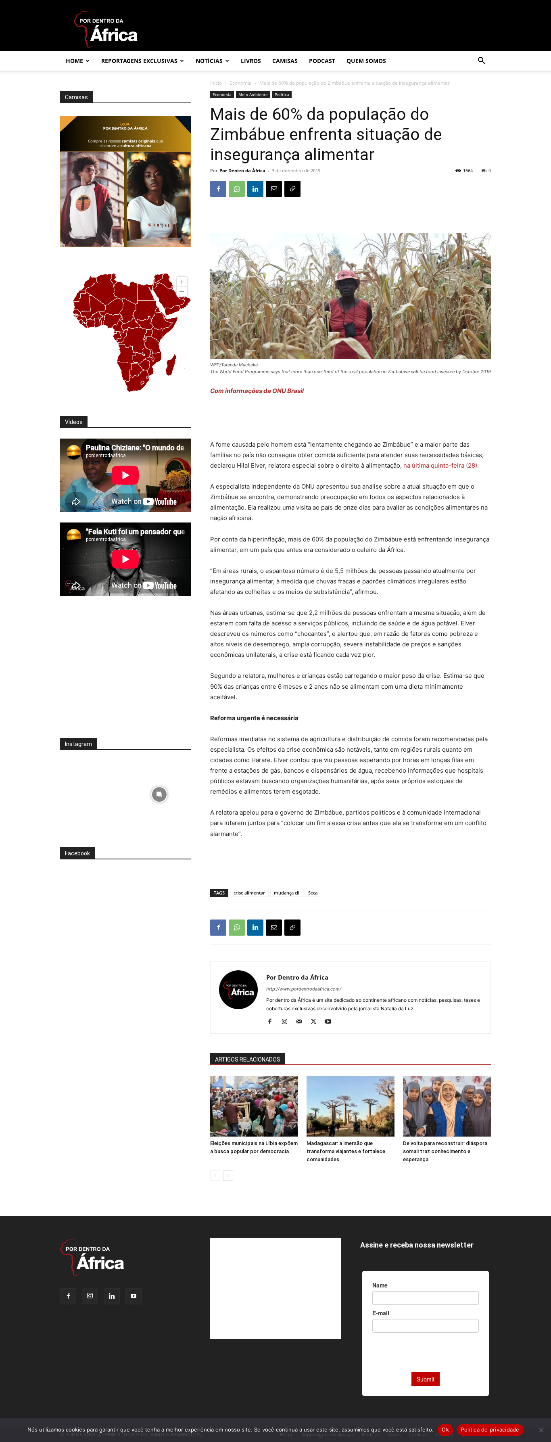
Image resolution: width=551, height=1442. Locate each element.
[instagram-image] (91, 792)
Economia (241, 82)
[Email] (274, 189)
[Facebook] (218, 189)
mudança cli (286, 893)
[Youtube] (331, 1022)
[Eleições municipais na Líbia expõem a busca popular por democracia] (254, 1106)
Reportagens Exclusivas (139, 61)
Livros (251, 61)
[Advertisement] (350, 419)
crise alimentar (249, 893)
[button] (481, 61)
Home (74, 61)
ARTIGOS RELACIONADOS (247, 1059)
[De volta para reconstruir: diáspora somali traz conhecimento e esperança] (447, 1106)
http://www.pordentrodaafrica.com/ (303, 989)
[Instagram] (287, 1022)
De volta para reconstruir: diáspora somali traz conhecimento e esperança (445, 1151)
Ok (445, 1429)
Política (282, 94)
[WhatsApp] (237, 189)
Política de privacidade (490, 1429)
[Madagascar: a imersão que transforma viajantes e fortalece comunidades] (350, 1106)
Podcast (322, 61)
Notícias (209, 61)
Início (216, 82)
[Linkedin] (255, 189)
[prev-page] (215, 1175)
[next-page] (228, 1175)
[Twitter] (316, 1022)
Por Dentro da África (242, 170)
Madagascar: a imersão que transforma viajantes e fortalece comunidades (346, 1151)
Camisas (285, 61)
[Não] (541, 1430)
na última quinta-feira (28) (440, 465)
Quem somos (366, 61)
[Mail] (302, 1022)
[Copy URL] (292, 189)
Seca (312, 893)
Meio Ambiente (253, 94)
